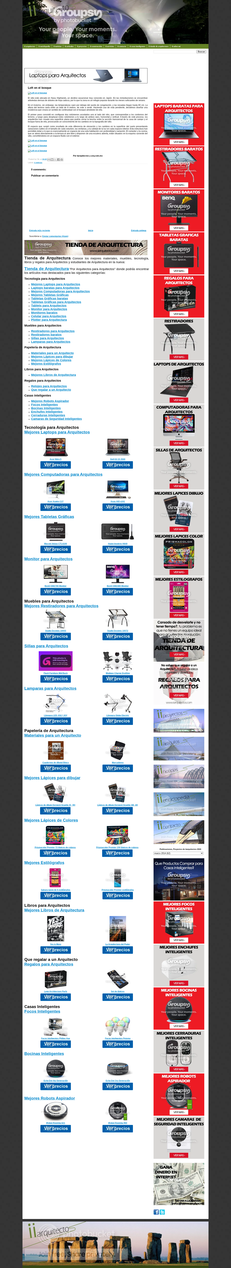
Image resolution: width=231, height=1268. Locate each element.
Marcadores (118, 762)
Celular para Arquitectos (48, 316)
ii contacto (122, 46)
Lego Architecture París (55, 991)
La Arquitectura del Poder (117, 944)
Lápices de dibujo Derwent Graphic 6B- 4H (117, 805)
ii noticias (57, 46)
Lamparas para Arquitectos (50, 341)
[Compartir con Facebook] (58, 159)
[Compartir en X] (55, 159)
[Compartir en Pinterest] (61, 159)
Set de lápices (117, 991)
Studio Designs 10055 (55, 631)
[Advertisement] (85, 60)
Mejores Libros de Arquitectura (53, 375)
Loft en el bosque (39, 87)
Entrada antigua (138, 230)
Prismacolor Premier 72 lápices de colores (55, 847)
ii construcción (96, 46)
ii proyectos (82, 46)
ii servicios (110, 46)
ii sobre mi (176, 46)
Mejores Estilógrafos (46, 363)
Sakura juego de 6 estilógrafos (55, 890)
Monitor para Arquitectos (49, 309)
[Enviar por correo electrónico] (49, 159)
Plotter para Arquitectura (49, 319)
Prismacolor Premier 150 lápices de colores (117, 847)
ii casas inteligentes (137, 46)
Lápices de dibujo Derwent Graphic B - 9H (55, 805)
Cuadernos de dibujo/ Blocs (55, 762)
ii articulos (69, 46)
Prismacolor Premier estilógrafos (118, 890)
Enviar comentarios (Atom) (55, 236)
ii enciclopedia (44, 46)
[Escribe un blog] (52, 159)
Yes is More (55, 944)
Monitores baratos (44, 312)
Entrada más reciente (39, 230)
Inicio (90, 230)
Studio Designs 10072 (117, 631)
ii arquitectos (29, 46)
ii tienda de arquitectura (158, 46)
